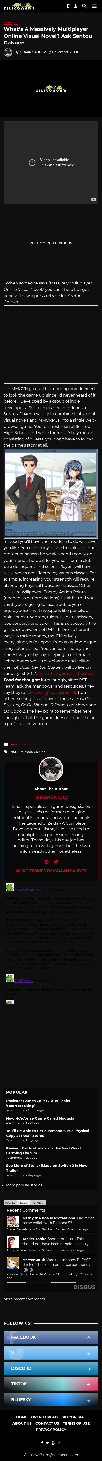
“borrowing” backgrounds (51, 692)
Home (21, 1417)
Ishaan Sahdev (32, 52)
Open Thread (44, 1417)
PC (16, 22)
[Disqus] (51, 942)
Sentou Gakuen (34, 752)
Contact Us (47, 1423)
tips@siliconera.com (60, 1455)
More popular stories (24, 1185)
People (10, 1202)
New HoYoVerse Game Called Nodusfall (41, 1118)
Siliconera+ (74, 1417)
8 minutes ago (77, 1229)
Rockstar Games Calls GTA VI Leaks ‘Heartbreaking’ (42, 1274)
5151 (16, 752)
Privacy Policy (51, 1429)
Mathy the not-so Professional (49, 1218)
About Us (22, 1423)
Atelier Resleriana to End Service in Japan (36, 1229)
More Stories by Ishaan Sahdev (51, 871)
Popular (38, 1202)
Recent (23, 1202)
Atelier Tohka (34, 1239)
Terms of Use (76, 1423)
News (8, 22)
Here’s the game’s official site (66, 673)
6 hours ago (75, 1250)
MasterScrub (33, 1260)
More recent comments (24, 1299)
